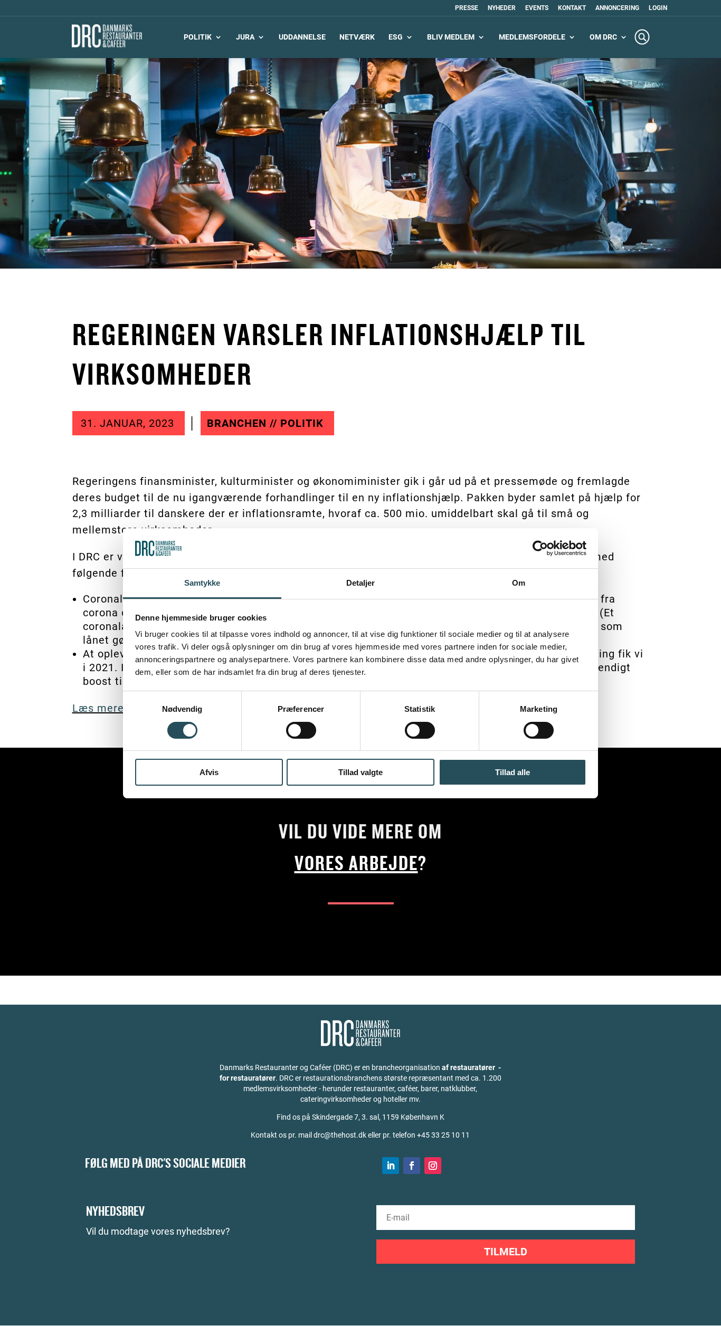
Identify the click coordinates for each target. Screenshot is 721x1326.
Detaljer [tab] (360, 582)
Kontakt (572, 8)
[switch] (301, 730)
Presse (466, 8)
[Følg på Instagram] (432, 1165)
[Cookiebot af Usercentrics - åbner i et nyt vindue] (540, 548)
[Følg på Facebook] (411, 1165)
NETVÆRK (357, 37)
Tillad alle (512, 772)
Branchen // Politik (265, 423)
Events (536, 8)
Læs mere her (108, 708)
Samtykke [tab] (202, 582)
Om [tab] (518, 582)
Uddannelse (302, 37)
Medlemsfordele (532, 37)
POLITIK (198, 37)
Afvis (209, 772)
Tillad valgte (360, 772)
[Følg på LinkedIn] (390, 1165)
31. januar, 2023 (127, 423)
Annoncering (617, 8)
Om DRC (603, 37)
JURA (245, 37)
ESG (395, 37)
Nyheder (502, 8)
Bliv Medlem (451, 37)
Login (658, 8)
